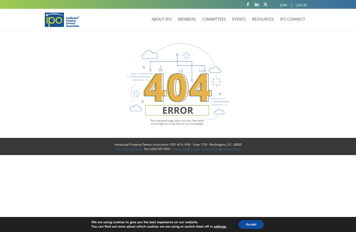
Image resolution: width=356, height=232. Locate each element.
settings (220, 226)
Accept (251, 224)
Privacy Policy (231, 149)
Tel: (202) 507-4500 (129, 149)
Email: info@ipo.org (186, 149)
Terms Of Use (210, 149)
